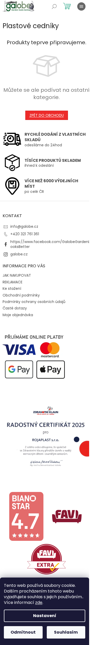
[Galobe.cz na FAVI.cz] (46, 558)
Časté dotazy (15, 308)
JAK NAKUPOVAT (17, 275)
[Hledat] (54, 6)
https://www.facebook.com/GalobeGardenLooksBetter (50, 244)
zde (38, 602)
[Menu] (81, 6)
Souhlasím (66, 632)
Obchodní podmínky (21, 295)
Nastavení (44, 616)
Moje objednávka (18, 314)
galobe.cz (19, 254)
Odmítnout (23, 632)
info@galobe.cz (24, 226)
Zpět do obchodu (46, 115)
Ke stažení (12, 288)
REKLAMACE (12, 282)
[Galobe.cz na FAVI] (67, 516)
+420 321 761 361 (24, 234)
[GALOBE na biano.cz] (26, 516)
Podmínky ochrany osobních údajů (34, 301)
